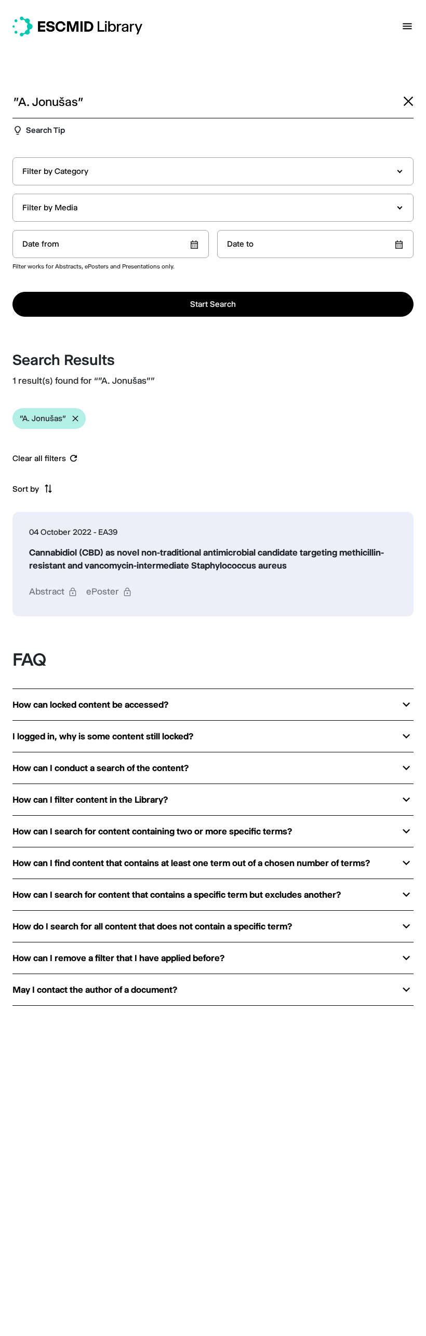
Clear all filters (39, 458)
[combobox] (213, 171)
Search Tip (45, 130)
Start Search (213, 304)
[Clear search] (408, 101)
